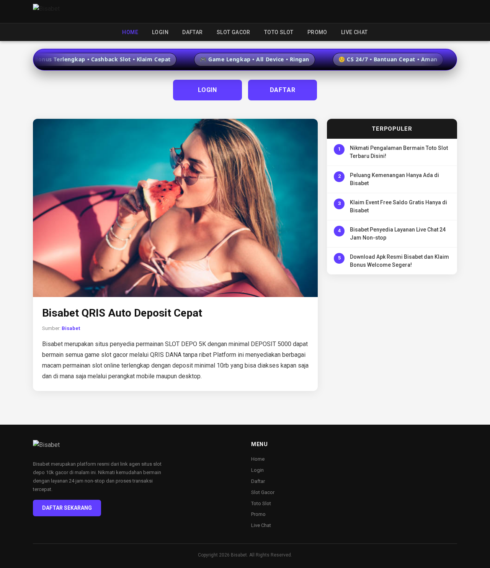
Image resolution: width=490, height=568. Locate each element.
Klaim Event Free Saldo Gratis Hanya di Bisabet (398, 206)
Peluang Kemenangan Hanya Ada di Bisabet (394, 179)
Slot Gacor (233, 32)
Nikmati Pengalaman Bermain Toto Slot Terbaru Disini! (399, 152)
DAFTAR (283, 90)
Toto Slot (279, 32)
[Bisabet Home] (46, 11)
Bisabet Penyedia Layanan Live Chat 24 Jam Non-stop (398, 234)
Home (130, 32)
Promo (317, 32)
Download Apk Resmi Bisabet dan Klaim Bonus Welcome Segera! (399, 261)
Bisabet (71, 328)
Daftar (192, 32)
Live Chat (354, 32)
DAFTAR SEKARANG (67, 508)
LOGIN (207, 90)
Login (160, 32)
